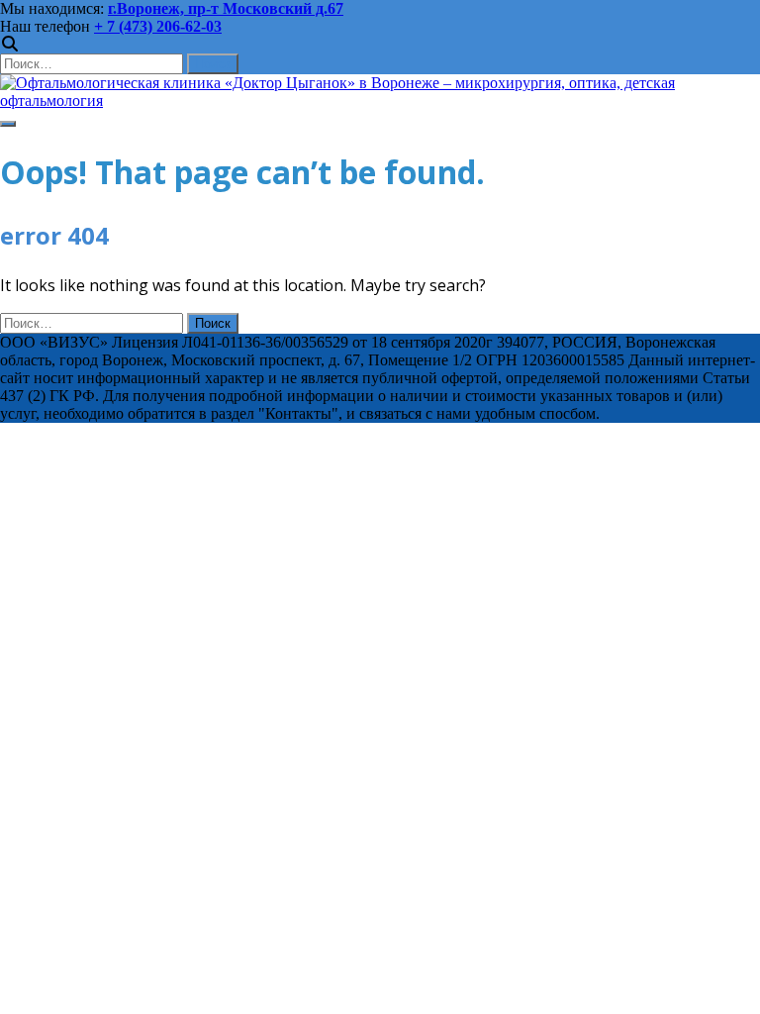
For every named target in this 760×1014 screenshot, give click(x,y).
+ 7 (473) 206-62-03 (158, 26)
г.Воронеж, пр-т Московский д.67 (225, 8)
